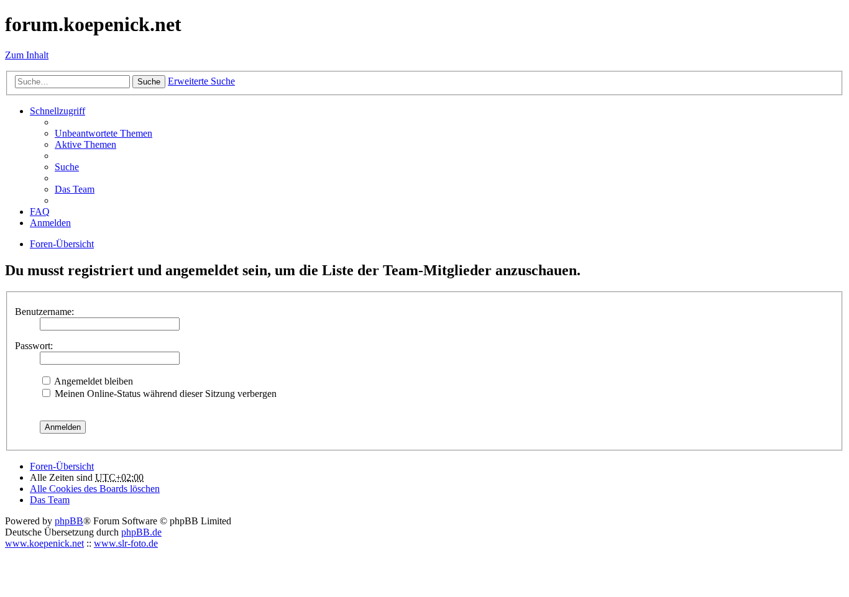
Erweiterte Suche (201, 81)
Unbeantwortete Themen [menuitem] (103, 133)
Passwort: (34, 345)
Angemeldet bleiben (92, 381)
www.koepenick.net (44, 543)
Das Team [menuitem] (74, 189)
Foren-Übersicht (62, 466)
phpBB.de (141, 532)
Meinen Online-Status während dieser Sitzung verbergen (164, 393)
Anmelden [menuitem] (50, 222)
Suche (148, 81)
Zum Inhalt (26, 55)
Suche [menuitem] (67, 167)
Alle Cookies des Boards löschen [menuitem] (95, 488)
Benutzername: (44, 311)
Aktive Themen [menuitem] (85, 144)
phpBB (69, 521)
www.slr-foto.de (126, 543)
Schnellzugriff (57, 111)
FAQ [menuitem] (40, 211)
